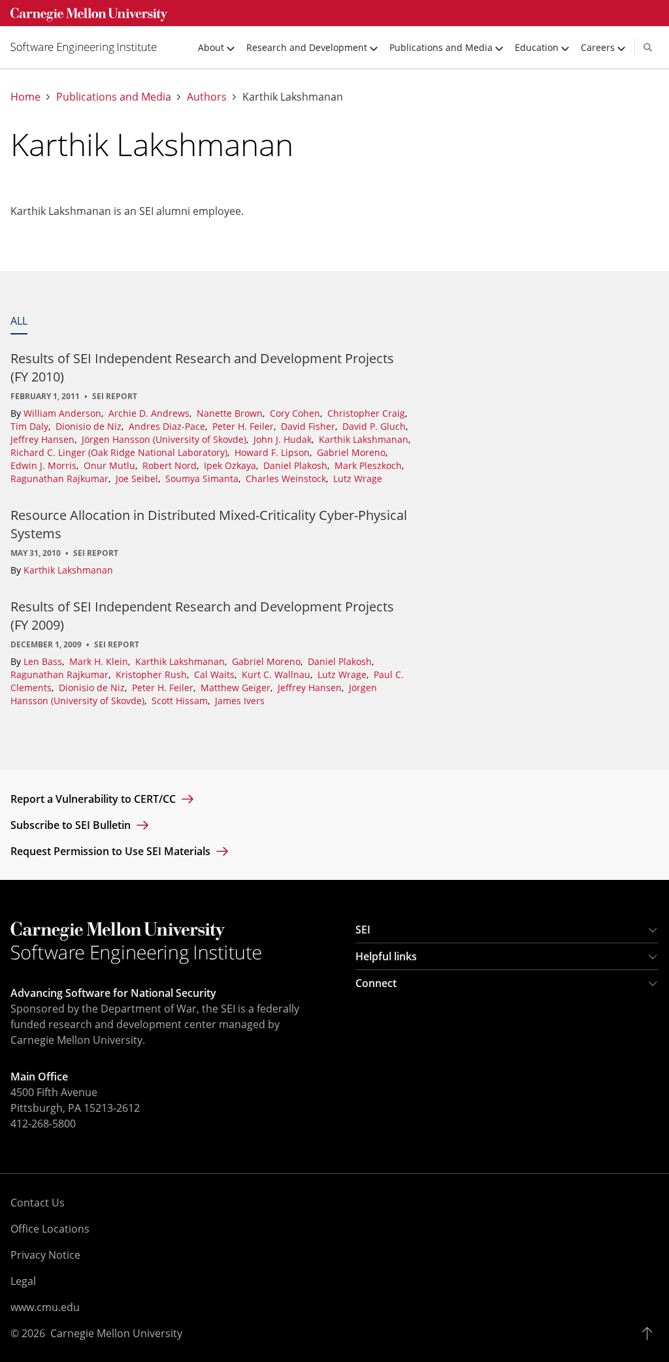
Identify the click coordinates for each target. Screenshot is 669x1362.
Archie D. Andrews (150, 413)
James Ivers (240, 700)
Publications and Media (113, 97)
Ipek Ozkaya (231, 465)
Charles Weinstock (287, 478)
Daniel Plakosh (296, 465)
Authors (207, 97)
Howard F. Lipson (273, 452)
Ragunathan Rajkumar (60, 478)
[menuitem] (88, 47)
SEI (362, 929)
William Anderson (64, 413)
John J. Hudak (283, 439)
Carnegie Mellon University (116, 1333)
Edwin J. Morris (44, 465)
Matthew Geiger (237, 687)
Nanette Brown (231, 413)
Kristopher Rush (152, 674)
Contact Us (37, 1202)
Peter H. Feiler (244, 426)
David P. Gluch (375, 426)
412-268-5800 (43, 1123)
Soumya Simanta (203, 478)
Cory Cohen (296, 413)
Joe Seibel (138, 478)
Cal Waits (215, 674)
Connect (376, 983)
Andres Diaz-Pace (168, 426)
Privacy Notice (45, 1255)
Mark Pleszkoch (369, 465)
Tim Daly (30, 426)
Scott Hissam (181, 700)
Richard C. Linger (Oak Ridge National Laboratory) (120, 452)
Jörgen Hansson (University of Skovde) (165, 439)
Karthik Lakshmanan (365, 439)
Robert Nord (170, 465)
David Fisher (309, 426)
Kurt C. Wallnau (277, 674)
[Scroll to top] (650, 1333)
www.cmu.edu (45, 1307)
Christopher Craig (367, 413)
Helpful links (386, 956)
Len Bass (44, 661)
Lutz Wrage (357, 478)
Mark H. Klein (100, 661)
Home (25, 97)
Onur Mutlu (111, 465)
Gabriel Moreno (352, 452)
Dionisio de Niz (90, 426)
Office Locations (50, 1229)
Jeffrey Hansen (43, 439)
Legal (23, 1281)
